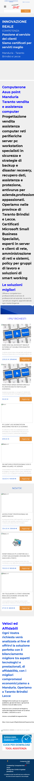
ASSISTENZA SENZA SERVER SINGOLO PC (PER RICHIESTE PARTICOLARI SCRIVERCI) (16, 387)
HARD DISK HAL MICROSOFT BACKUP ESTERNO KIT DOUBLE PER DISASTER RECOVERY (16, 347)
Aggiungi (26, 359)
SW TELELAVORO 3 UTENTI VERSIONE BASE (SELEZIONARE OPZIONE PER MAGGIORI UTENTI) (16, 596)
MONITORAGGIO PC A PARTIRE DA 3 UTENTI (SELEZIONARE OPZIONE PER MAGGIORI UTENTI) (16, 556)
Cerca (26, 11)
